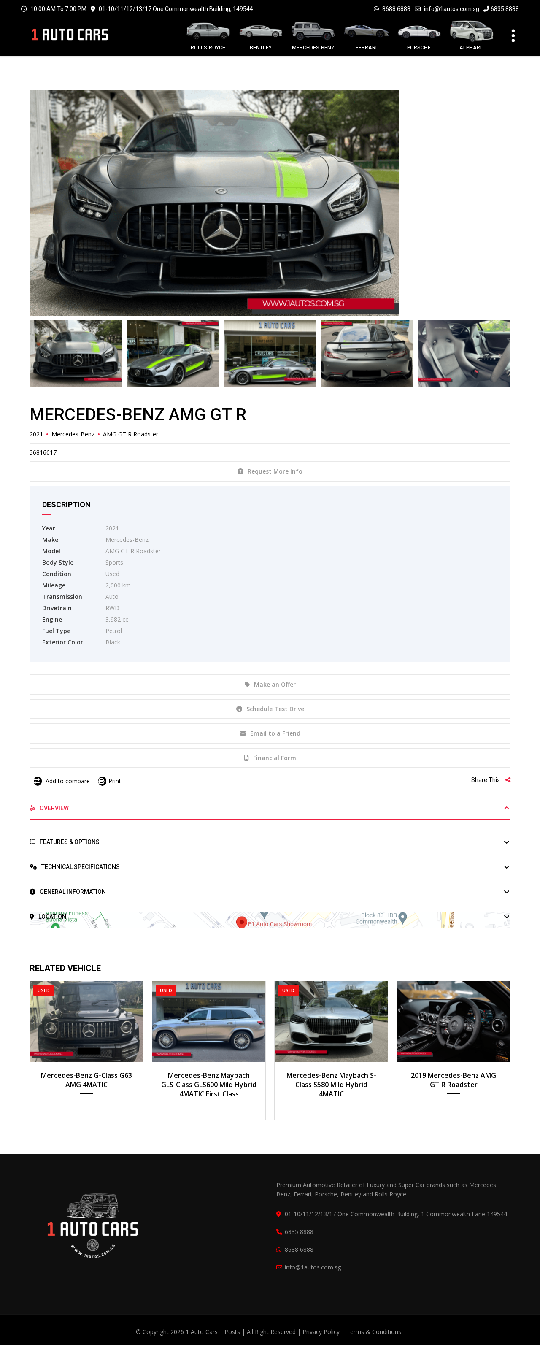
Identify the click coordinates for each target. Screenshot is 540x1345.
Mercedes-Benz (313, 47)
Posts (233, 1332)
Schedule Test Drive (275, 709)
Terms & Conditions (373, 1332)
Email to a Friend (275, 733)
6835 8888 (504, 8)
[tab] (270, 811)
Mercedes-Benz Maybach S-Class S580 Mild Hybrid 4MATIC (331, 1085)
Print (114, 781)
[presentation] (48, 1048)
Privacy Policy (321, 1332)
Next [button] (488, 203)
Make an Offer (275, 684)
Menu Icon (508, 34)
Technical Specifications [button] (80, 866)
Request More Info (275, 471)
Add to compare (67, 781)
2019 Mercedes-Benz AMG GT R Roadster (453, 1080)
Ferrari (366, 47)
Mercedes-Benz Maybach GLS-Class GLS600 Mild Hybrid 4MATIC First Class (208, 1085)
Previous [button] (51, 203)
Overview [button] (53, 808)
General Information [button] (72, 891)
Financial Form (274, 758)
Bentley (261, 47)
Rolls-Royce (208, 47)
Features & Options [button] (69, 842)
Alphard (471, 47)
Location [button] (51, 916)
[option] (270, 203)
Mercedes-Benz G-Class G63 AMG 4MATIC (86, 1080)
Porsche (419, 47)
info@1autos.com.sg (451, 8)
